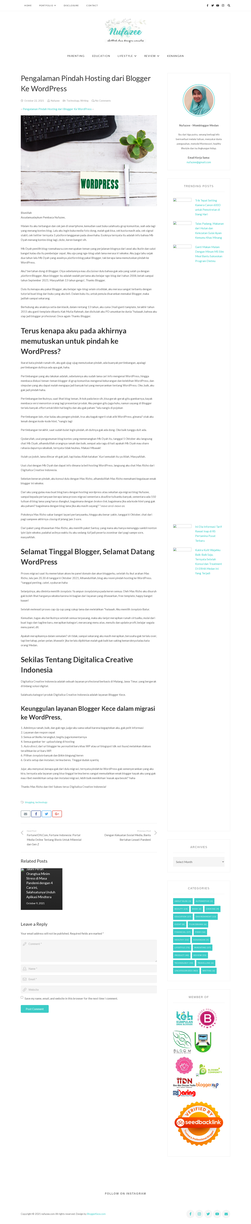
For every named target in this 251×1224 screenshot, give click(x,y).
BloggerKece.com (96, 1213)
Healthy (179, 940)
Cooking (211, 909)
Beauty (179, 909)
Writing (84, 100)
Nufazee (55, 100)
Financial (180, 932)
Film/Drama (196, 924)
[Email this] (26, 814)
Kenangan (199, 940)
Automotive (202, 901)
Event (178, 924)
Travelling (204, 963)
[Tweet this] (46, 814)
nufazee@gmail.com (199, 162)
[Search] (228, 5)
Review (197, 955)
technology (41, 802)
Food (198, 932)
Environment (203, 916)
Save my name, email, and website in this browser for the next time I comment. (71, 998)
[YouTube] (217, 5)
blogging (29, 802)
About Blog (181, 901)
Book (195, 909)
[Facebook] (207, 5)
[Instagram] (222, 5)
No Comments (103, 100)
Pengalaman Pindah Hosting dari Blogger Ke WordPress (57, 109)
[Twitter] (212, 5)
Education (181, 916)
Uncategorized (183, 971)
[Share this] (36, 814)
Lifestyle (180, 947)
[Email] (226, 1214)
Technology (73, 100)
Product (179, 955)
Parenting (200, 947)
